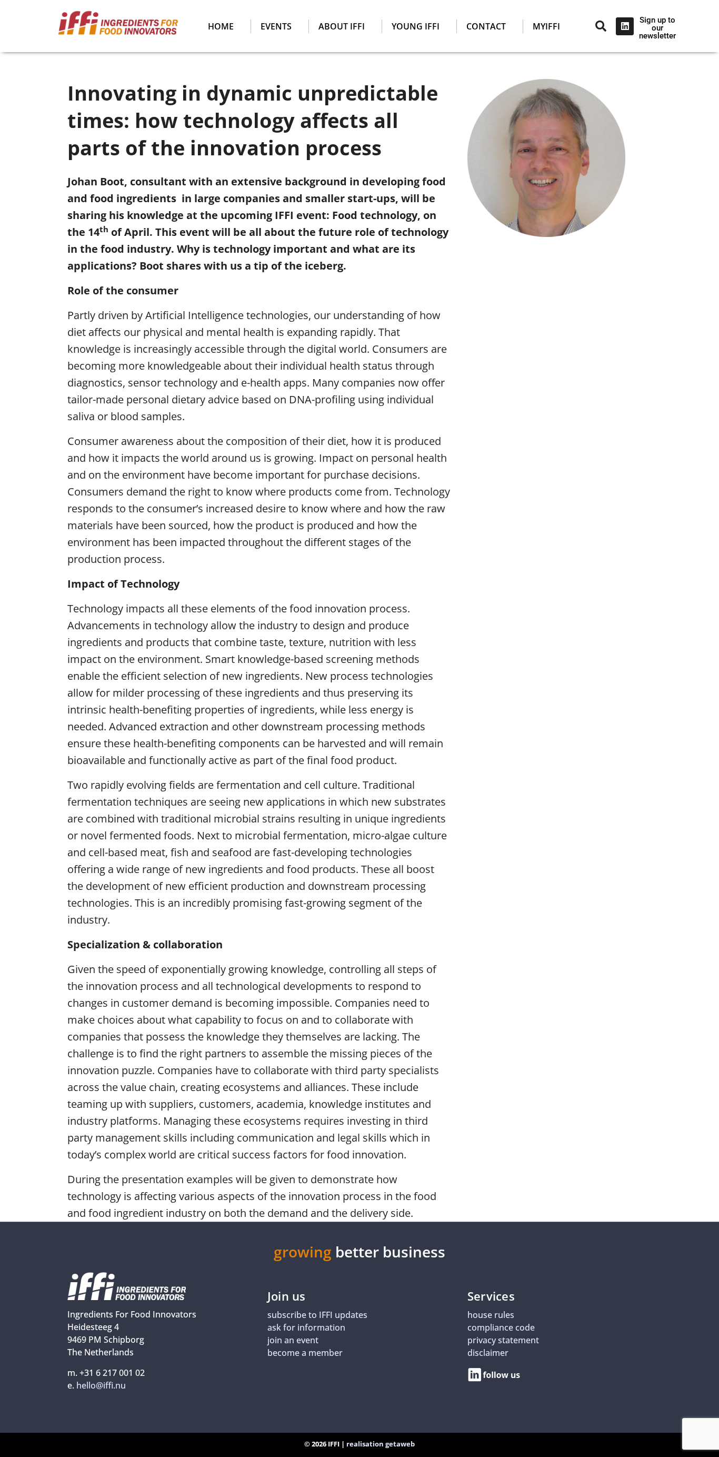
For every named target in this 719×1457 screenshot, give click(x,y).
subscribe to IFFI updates (317, 1315)
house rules (490, 1315)
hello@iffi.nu (101, 1385)
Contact (486, 26)
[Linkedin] (625, 26)
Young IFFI (416, 26)
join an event (292, 1340)
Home (221, 26)
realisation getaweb (380, 1444)
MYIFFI (546, 26)
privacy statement (503, 1340)
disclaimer (487, 1353)
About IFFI (341, 26)
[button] (348, 26)
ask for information (306, 1327)
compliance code (501, 1327)
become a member (305, 1353)
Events (276, 26)
